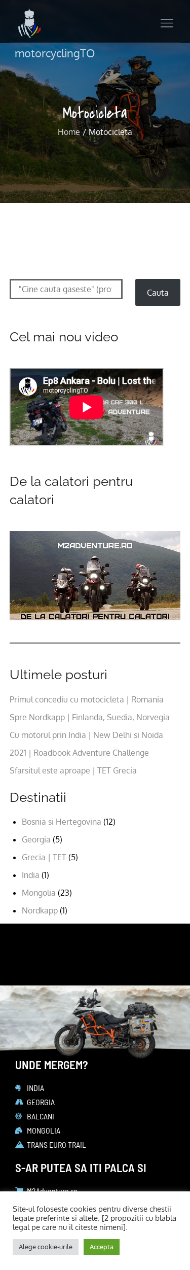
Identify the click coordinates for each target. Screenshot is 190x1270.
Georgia (36, 839)
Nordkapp (40, 910)
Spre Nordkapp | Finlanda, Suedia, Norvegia (90, 717)
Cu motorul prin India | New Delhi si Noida (86, 735)
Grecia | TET (44, 857)
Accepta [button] (101, 1247)
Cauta (158, 293)
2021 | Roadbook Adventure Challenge (79, 753)
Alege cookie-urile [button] (45, 1247)
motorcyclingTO (55, 53)
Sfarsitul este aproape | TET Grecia (73, 770)
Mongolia (39, 893)
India (31, 875)
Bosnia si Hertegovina (61, 822)
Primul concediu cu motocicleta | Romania (87, 699)
